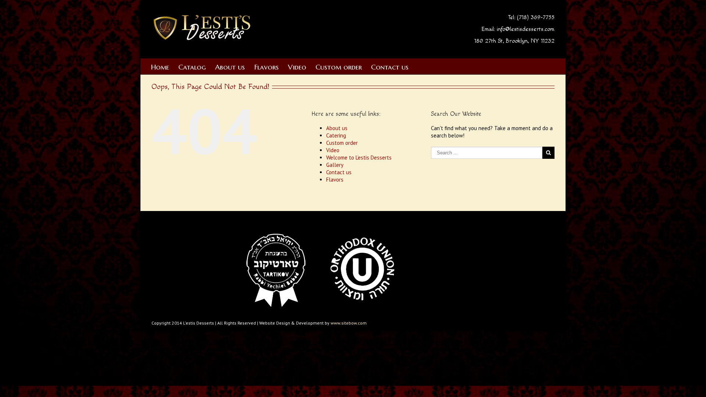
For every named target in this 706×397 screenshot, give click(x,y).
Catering (336, 135)
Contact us (390, 66)
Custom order (338, 66)
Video (297, 66)
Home (160, 66)
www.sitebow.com (349, 323)
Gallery (334, 164)
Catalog (192, 66)
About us (230, 66)
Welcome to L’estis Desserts (359, 157)
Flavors (266, 66)
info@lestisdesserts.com (526, 29)
